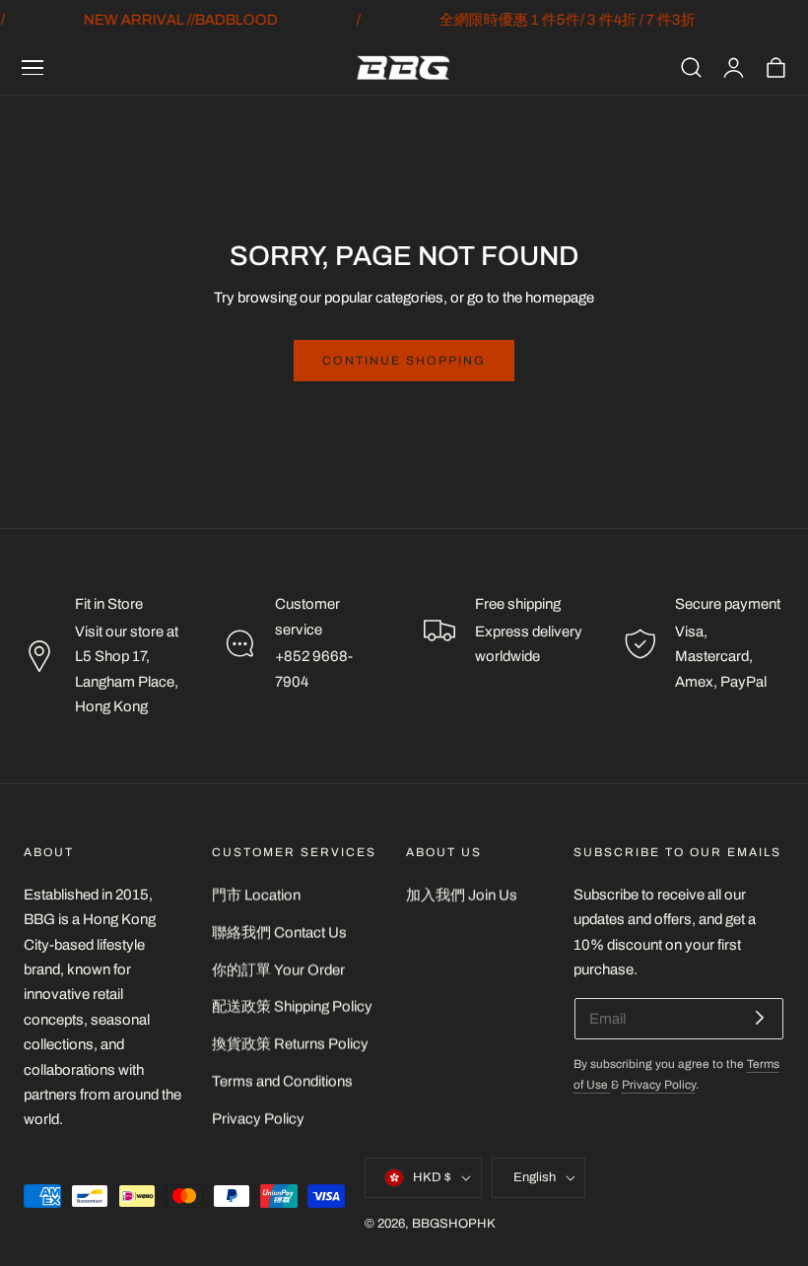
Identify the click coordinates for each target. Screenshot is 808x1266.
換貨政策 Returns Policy (290, 1043)
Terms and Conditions (282, 1081)
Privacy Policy (258, 1118)
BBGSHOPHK (454, 1224)
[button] (32, 68)
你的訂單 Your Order (278, 968)
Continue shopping (404, 360)
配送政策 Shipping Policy (292, 1006)
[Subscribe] (759, 1017)
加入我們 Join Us (461, 894)
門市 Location (256, 894)
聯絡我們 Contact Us (279, 932)
